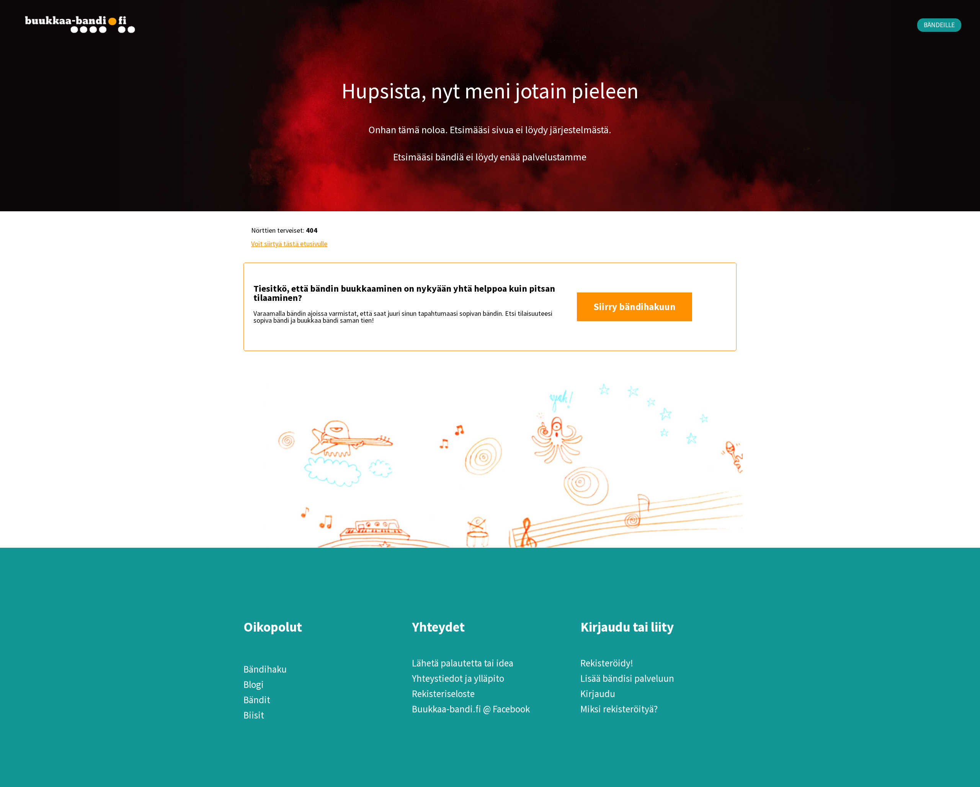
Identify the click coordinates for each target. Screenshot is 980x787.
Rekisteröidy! (606, 663)
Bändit (256, 700)
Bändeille (939, 25)
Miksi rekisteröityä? (619, 709)
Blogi (253, 684)
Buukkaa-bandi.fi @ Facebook (471, 709)
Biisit (253, 715)
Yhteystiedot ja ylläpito (458, 678)
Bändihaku (265, 669)
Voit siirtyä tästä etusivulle (289, 243)
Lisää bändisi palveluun (627, 678)
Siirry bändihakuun (634, 306)
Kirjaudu (597, 693)
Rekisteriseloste (443, 693)
